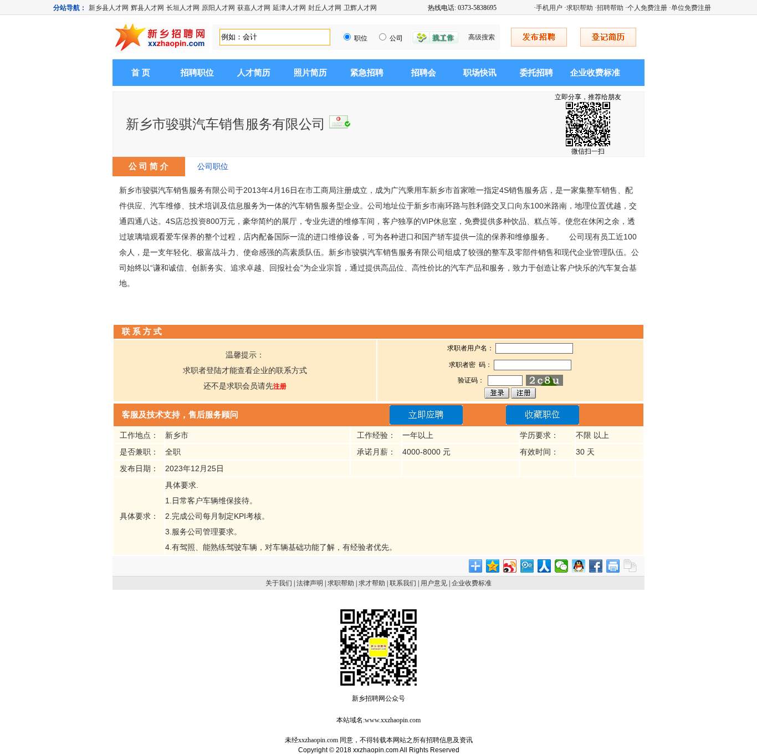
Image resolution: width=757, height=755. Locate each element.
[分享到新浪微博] (510, 566)
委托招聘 (536, 72)
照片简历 (310, 72)
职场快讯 (480, 72)
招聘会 (423, 72)
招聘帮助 (610, 8)
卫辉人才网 (360, 8)
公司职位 (212, 166)
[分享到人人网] (544, 566)
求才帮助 (372, 583)
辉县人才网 (147, 8)
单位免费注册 (691, 8)
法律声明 (309, 583)
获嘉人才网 (253, 8)
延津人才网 (289, 8)
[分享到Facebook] (596, 566)
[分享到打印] (613, 566)
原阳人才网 (218, 8)
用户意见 (434, 583)
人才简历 (253, 72)
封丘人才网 (324, 8)
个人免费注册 (647, 8)
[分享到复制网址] (630, 566)
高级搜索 (481, 37)
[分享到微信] (562, 566)
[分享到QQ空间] (493, 566)
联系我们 (403, 583)
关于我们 (278, 583)
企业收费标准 (595, 72)
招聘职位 (197, 72)
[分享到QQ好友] (579, 566)
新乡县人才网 (109, 8)
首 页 (140, 72)
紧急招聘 (366, 72)
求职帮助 (579, 8)
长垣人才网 (183, 8)
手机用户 (549, 8)
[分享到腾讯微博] (527, 566)
